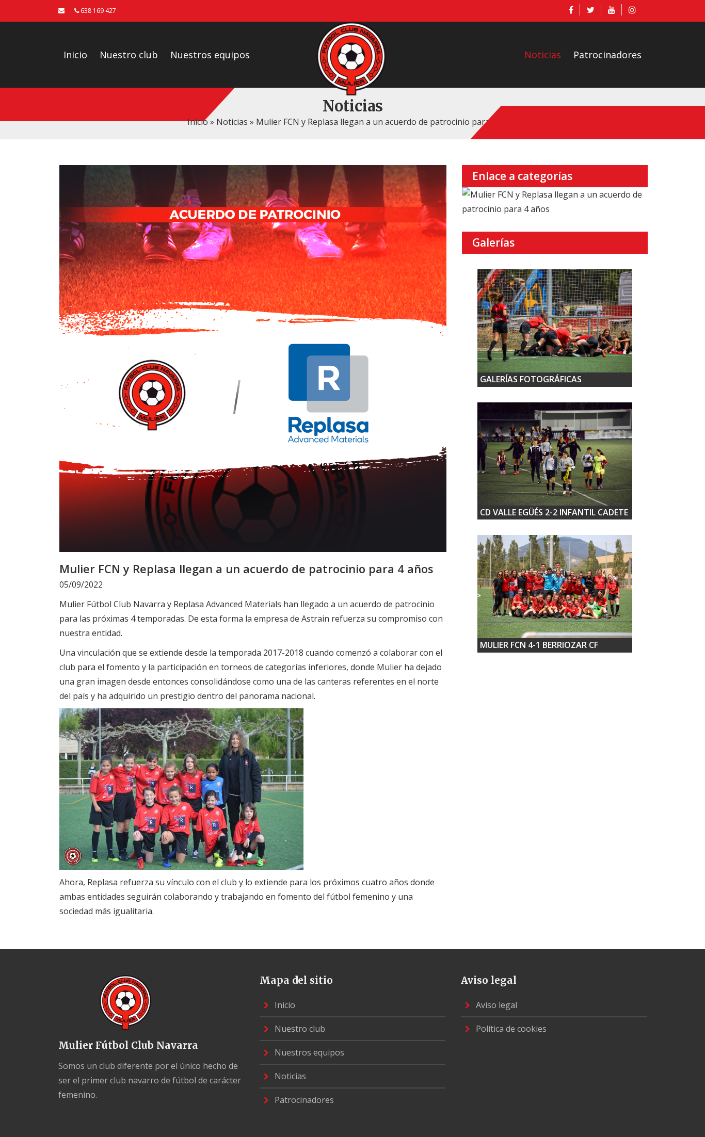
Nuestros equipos (210, 54)
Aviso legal (495, 1005)
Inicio (75, 54)
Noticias (542, 54)
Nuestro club (129, 54)
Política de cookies (510, 1028)
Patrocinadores (607, 54)
